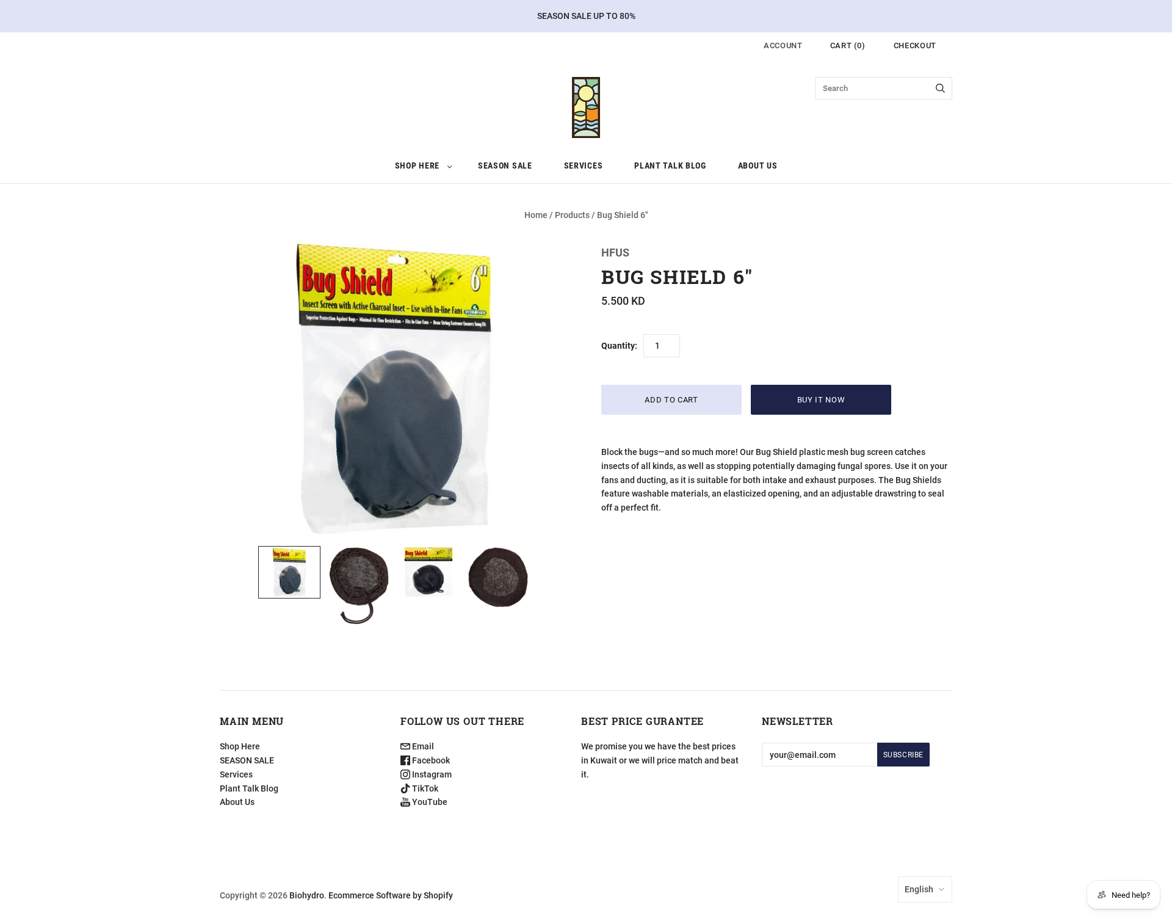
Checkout (915, 45)
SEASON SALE (505, 165)
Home (536, 215)
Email (422, 746)
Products (572, 215)
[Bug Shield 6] (289, 572)
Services (583, 165)
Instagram (431, 774)
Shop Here (417, 165)
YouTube (428, 802)
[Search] (940, 88)
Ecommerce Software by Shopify (390, 895)
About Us (758, 165)
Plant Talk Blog (670, 165)
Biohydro (306, 895)
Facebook (430, 760)
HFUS (615, 252)
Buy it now (821, 399)
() (848, 45)
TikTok (424, 788)
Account (783, 45)
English (919, 889)
